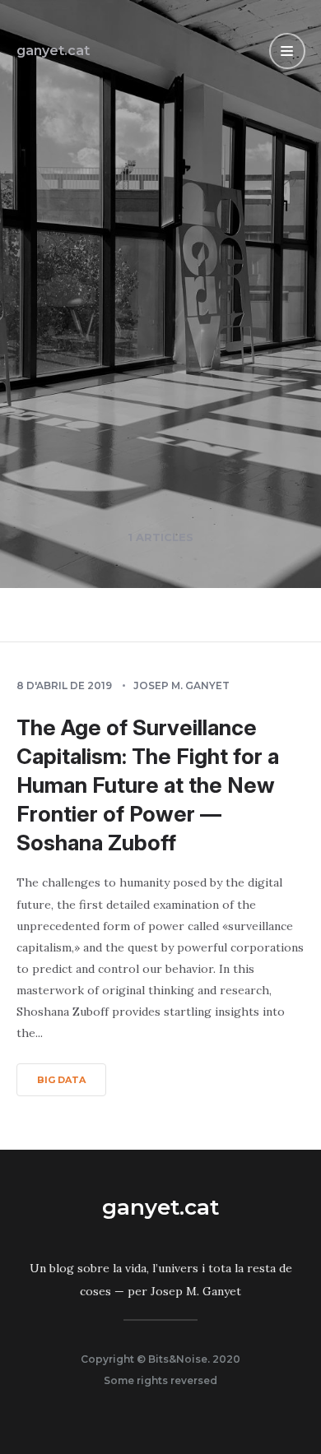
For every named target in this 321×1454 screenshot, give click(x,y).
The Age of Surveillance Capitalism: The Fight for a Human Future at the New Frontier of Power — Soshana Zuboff (147, 785)
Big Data (61, 1080)
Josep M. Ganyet (181, 685)
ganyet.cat (53, 50)
